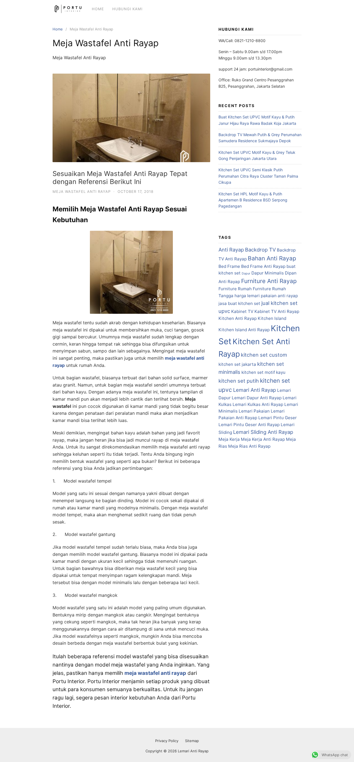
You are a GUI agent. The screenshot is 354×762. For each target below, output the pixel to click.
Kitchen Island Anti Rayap (244, 329)
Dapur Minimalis (267, 273)
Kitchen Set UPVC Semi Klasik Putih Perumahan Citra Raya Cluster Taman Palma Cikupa (258, 176)
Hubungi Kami (127, 9)
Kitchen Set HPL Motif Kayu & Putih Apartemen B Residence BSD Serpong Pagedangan (252, 200)
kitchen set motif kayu (263, 372)
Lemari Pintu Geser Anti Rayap (249, 424)
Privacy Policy (166, 740)
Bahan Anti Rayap (272, 258)
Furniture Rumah (235, 288)
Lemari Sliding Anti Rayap (263, 432)
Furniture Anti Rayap (269, 281)
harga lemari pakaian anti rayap (266, 295)
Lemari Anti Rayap (254, 390)
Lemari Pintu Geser (277, 417)
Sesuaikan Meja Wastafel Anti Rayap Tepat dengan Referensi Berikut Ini (120, 178)
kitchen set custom (264, 355)
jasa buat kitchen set (239, 303)
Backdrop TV (260, 250)
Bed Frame (229, 266)
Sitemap (192, 740)
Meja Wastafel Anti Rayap (82, 191)
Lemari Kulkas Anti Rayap (258, 404)
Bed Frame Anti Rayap (263, 266)
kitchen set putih (238, 381)
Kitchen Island (272, 318)
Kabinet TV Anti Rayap (276, 311)
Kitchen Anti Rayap (237, 318)
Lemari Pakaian (254, 411)
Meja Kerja (229, 439)
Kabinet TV (242, 311)
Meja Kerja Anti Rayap (263, 439)
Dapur (246, 273)
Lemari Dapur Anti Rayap (257, 397)
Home (98, 9)
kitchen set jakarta (237, 364)
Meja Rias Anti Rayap (249, 446)
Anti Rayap (231, 250)
